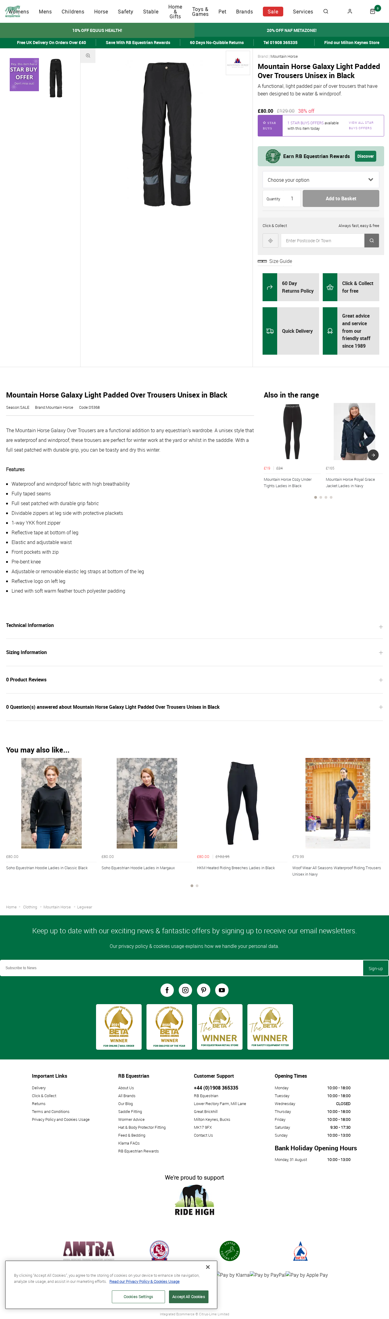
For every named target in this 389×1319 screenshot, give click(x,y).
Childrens (73, 11)
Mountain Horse (284, 56)
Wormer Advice (131, 1119)
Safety (125, 11)
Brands (244, 11)
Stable (151, 11)
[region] (111, 1284)
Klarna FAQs (129, 1143)
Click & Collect (44, 1095)
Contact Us (203, 1135)
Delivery (39, 1087)
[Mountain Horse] (238, 62)
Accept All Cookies (188, 1296)
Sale (273, 11)
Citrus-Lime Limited (214, 1314)
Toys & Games (200, 11)
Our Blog (125, 1103)
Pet (222, 11)
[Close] (208, 1267)
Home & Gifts (175, 11)
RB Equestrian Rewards (138, 1151)
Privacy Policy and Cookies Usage (61, 1119)
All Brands (127, 1095)
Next (373, 454)
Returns (39, 1103)
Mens (45, 11)
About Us (126, 1087)
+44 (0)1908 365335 (216, 1087)
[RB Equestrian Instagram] (185, 990)
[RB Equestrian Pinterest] (203, 990)
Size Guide (280, 261)
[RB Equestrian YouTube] (222, 990)
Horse (101, 11)
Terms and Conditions (51, 1111)
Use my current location (270, 240)
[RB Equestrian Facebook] (167, 990)
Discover (365, 156)
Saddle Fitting (130, 1111)
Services (303, 11)
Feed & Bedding (131, 1135)
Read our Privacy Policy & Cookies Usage (144, 1281)
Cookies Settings (138, 1296)
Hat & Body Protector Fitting (142, 1127)
